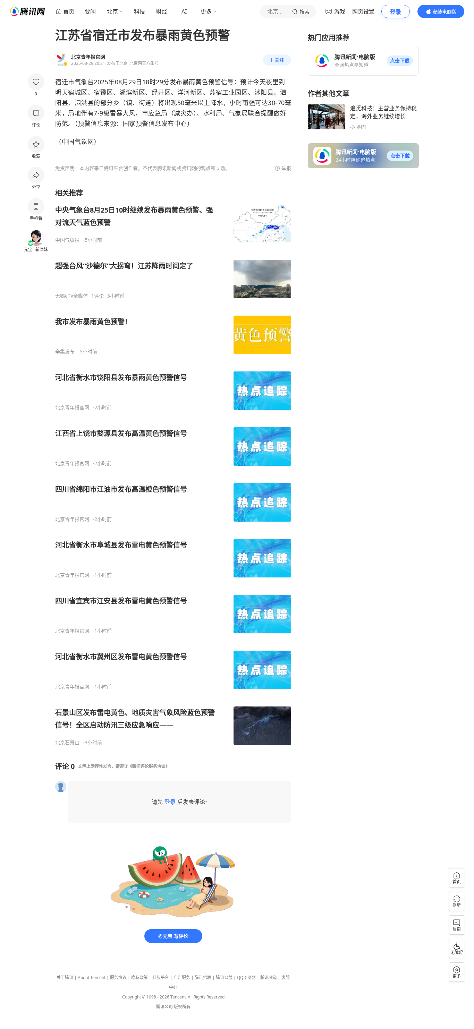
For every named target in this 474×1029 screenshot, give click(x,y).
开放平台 (160, 977)
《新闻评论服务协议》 (149, 766)
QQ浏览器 (246, 977)
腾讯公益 (224, 977)
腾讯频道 (268, 977)
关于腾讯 (65, 977)
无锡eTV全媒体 (71, 295)
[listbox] (173, 467)
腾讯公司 (164, 1007)
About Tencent (91, 977)
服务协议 (118, 977)
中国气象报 (67, 240)
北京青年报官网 (72, 407)
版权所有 (182, 1007)
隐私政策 (139, 977)
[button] (400, 60)
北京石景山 (67, 742)
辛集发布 (65, 351)
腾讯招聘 (203, 977)
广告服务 (181, 977)
